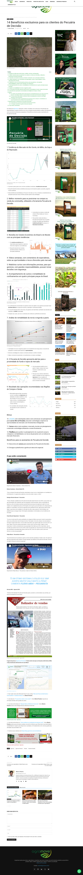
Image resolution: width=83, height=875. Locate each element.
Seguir (74, 451)
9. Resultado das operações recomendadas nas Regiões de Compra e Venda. (25, 90)
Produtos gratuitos (38, 1)
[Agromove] (41, 8)
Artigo (11, 17)
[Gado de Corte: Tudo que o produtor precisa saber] (57, 388)
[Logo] (10, 1)
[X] (31, 33)
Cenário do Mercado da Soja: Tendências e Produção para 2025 (70, 342)
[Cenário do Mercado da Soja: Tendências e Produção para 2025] (71, 336)
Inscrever (73, 459)
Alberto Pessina (11, 28)
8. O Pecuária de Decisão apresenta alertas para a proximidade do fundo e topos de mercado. (28, 89)
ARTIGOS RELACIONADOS (13, 787)
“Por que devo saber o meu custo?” (23, 698)
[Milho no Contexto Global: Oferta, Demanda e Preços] (71, 348)
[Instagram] (19, 781)
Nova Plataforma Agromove (11, 691)
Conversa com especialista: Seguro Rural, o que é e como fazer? (42, 765)
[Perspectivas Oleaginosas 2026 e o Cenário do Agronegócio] (14, 795)
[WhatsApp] (22, 33)
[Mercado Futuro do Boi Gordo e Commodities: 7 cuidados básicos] (57, 393)
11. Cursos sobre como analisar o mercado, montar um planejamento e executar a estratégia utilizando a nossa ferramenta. (28, 97)
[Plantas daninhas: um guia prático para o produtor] (57, 382)
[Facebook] (16, 33)
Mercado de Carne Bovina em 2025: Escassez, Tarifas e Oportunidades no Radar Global (29, 802)
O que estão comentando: (14, 105)
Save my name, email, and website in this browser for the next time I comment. (25, 836)
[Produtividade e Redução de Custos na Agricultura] (60, 348)
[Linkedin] (19, 33)
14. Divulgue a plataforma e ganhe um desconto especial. (21, 103)
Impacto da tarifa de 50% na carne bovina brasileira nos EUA (59, 342)
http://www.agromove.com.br (21, 773)
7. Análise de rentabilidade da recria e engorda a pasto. (19, 87)
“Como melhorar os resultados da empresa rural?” (32, 722)
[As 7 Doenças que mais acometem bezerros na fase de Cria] (57, 377)
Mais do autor (22, 787)
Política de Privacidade (41, 863)
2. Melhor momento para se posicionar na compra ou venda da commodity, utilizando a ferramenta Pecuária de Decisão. (27, 75)
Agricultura (9, 799)
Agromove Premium (61, 1)
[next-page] (10, 806)
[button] (74, 1)
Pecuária (11, 19)
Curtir (74, 448)
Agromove (22, 1)
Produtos (29, 1)
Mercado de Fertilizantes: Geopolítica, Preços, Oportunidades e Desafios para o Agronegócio (45, 802)
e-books (11, 419)
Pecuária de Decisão (31, 748)
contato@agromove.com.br (43, 865)
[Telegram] (28, 33)
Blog (47, 1)
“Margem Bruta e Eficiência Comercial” (29, 704)
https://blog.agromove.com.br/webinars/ (31, 730)
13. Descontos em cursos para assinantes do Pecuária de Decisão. (23, 102)
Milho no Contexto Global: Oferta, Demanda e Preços (71, 354)
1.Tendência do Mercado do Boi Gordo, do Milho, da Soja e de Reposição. (23, 73)
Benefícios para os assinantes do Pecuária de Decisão (20, 101)
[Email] (25, 33)
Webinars (52, 1)
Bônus (10, 92)
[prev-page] (7, 806)
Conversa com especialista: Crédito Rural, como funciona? (17, 765)
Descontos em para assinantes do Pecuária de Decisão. (29, 444)
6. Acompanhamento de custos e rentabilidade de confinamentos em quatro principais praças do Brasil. (28, 85)
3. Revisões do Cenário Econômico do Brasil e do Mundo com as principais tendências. (27, 77)
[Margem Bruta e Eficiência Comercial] (65, 428)
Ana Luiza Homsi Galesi (60, 372)
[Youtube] (26, 781)
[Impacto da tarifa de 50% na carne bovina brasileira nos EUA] (60, 336)
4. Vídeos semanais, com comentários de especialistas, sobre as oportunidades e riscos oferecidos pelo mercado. (27, 80)
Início (16, 1)
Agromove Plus (12, 4)
